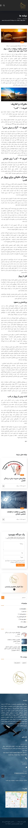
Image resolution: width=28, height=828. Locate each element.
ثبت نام (24, 611)
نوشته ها (19, 18)
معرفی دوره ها (23, 619)
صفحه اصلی (24, 18)
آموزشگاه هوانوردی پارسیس (15, 46)
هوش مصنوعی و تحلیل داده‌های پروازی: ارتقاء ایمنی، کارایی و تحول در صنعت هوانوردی (12, 648)
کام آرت (15, 822)
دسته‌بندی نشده (23, 614)
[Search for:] (14, 597)
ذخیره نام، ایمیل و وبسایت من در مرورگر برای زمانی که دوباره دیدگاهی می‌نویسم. (15, 561)
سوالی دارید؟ (24, 762)
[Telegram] (22, 730)
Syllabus (23, 609)
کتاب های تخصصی (22, 616)
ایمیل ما (25, 771)
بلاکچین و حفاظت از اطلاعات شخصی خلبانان (16, 513)
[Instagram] (25, 730)
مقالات (22, 42)
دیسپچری (24, 662)
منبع (26, 441)
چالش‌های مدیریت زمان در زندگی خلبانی (14, 479)
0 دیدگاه (7, 46)
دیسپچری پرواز (17, 662)
